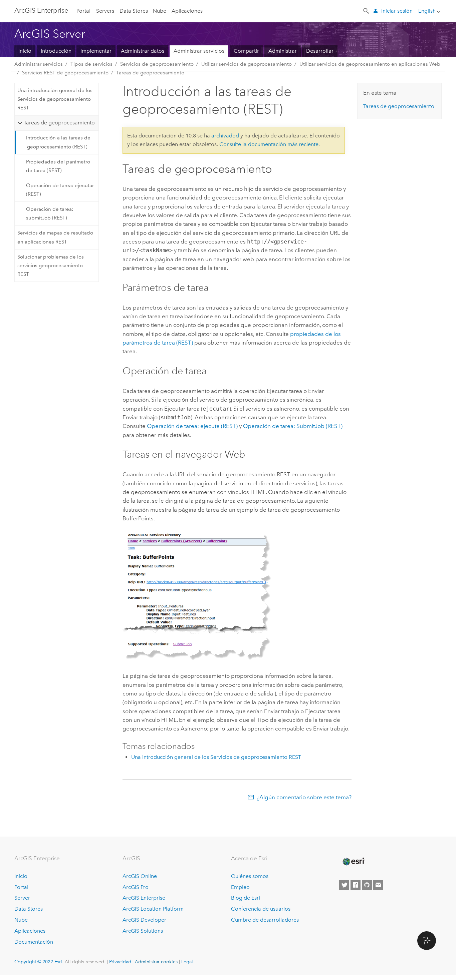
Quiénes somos (249, 876)
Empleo (240, 887)
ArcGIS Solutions (143, 931)
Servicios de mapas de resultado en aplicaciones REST (55, 237)
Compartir (246, 51)
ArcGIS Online (140, 876)
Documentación (33, 942)
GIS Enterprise (41, 10)
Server (22, 898)
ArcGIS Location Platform (153, 909)
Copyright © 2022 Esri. (38, 961)
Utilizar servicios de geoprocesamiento (246, 64)
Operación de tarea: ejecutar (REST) (60, 189)
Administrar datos (142, 51)
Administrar (282, 51)
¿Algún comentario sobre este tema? (304, 797)
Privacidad (120, 961)
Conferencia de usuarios (260, 909)
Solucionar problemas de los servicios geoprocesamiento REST (50, 266)
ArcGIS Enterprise (144, 898)
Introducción (56, 51)
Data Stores (134, 11)
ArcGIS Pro (136, 887)
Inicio (24, 51)
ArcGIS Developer (144, 920)
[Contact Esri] (378, 885)
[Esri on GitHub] (367, 885)
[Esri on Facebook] (356, 885)
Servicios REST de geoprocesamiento (65, 73)
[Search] (366, 10)
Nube (159, 11)
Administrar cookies (156, 961)
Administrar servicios (199, 51)
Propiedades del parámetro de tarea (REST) (58, 166)
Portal (83, 11)
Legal (187, 961)
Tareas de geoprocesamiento (150, 73)
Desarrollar (319, 51)
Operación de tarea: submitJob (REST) (49, 213)
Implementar (95, 51)
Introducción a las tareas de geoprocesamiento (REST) (58, 142)
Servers (105, 11)
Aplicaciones (187, 11)
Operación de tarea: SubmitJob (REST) (293, 426)
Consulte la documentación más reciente (268, 144)
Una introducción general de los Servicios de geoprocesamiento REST (54, 99)
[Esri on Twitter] (344, 885)
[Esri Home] (353, 862)
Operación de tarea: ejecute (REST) (192, 426)
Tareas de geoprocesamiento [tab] (59, 122)
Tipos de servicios (91, 64)
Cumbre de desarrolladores (265, 920)
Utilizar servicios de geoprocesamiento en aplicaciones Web (369, 64)
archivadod (225, 135)
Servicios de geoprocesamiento (157, 64)
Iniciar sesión (397, 11)
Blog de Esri (245, 898)
